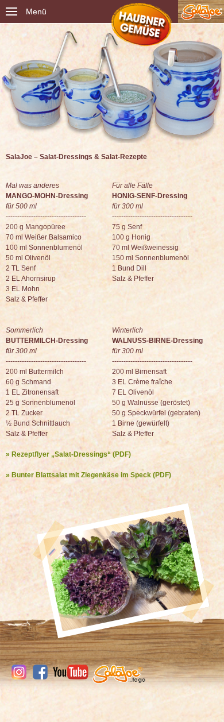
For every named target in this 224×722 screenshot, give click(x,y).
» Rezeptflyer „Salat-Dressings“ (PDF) (68, 454)
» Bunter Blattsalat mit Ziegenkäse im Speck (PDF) (88, 475)
